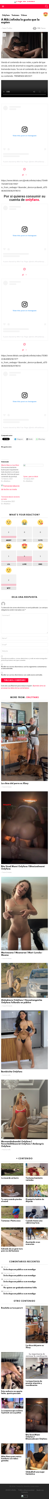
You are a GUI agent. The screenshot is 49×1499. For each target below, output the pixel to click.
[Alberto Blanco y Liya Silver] (12, 473)
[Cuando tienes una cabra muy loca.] (37, 1212)
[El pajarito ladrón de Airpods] (37, 1191)
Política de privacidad (26, 1490)
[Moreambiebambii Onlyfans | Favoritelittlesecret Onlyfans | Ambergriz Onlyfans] (24, 1109)
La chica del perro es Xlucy (14, 783)
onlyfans (32, 200)
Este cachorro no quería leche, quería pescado (11, 1392)
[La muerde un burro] (12, 1169)
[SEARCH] (46, 6)
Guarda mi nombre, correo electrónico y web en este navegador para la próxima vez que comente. (24, 659)
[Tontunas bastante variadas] (37, 1169)
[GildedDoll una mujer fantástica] (37, 1456)
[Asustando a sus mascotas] (37, 1233)
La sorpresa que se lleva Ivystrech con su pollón (12, 1412)
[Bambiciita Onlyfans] (24, 1039)
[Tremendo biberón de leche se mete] (11, 490)
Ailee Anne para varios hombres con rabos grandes (11, 1459)
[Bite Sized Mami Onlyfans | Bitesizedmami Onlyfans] (24, 827)
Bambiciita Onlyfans (11, 1072)
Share (4, 35)
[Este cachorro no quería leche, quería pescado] (12, 1370)
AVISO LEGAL (11, 1490)
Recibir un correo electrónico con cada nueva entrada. (22, 675)
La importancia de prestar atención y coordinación (34, 1383)
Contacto (24, 1492)
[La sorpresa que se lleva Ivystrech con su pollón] (12, 1403)
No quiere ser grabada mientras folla (20, 1288)
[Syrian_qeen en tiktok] (33, 469)
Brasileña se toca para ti (12, 1308)
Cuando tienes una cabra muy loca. (34, 1222)
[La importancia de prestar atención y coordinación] (37, 1365)
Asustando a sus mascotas (33, 1243)
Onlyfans (32, 697)
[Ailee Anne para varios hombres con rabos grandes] (12, 1448)
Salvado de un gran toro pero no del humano (12, 1250)
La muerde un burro (10, 1178)
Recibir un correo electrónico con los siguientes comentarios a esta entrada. (24, 667)
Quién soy (40, 1490)
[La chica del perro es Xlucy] (24, 741)
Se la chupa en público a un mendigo (19, 1270)
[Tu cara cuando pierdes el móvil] (12, 1191)
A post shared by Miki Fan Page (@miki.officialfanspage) (25, 162)
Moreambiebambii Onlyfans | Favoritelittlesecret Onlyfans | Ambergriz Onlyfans (22, 1144)
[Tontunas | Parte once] (12, 1212)
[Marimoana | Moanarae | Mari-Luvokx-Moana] (24, 913)
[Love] (45, 14)
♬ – (24, 174)
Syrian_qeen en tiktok (30, 476)
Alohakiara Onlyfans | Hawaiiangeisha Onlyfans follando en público (21, 1001)
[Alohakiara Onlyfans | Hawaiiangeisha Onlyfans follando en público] (24, 980)
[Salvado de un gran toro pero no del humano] (12, 1237)
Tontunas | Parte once (11, 1221)
